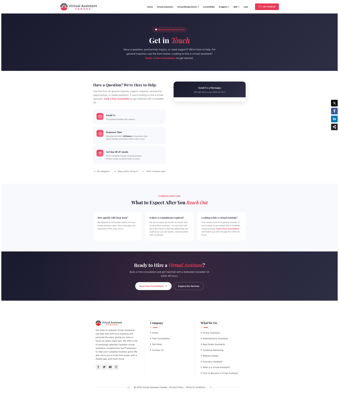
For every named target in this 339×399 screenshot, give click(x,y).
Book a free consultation (161, 58)
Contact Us (158, 350)
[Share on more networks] (334, 127)
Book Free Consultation (151, 286)
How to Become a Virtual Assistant (220, 373)
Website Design (210, 355)
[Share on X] (334, 103)
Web (235, 6)
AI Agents (223, 6)
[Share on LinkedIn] (334, 119)
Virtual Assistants (165, 6)
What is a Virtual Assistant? (216, 367)
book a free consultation (117, 98)
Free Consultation (161, 338)
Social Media (209, 6)
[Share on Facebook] (334, 111)
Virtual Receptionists (187, 6)
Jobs (246, 6)
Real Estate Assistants (214, 344)
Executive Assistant (212, 361)
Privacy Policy (176, 387)
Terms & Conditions (195, 387)
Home (150, 6)
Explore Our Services (188, 286)
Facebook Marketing (213, 350)
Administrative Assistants (215, 338)
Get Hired (157, 344)
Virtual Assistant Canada (154, 387)
